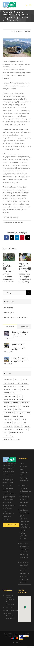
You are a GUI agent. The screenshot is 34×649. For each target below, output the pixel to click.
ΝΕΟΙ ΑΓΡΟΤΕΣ (8, 413)
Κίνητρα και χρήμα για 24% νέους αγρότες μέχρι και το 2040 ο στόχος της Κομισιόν (24, 550)
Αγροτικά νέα (18, 222)
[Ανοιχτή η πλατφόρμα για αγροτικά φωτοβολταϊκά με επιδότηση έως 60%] (6, 358)
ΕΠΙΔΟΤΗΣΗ (25, 403)
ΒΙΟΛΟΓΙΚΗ (7, 393)
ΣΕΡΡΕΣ (27, 426)
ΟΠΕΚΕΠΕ (15, 416)
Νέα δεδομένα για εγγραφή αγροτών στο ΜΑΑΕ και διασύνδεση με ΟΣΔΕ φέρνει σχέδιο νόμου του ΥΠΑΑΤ (24, 572)
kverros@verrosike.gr (11, 610)
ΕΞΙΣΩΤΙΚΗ (15, 403)
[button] (4, 268)
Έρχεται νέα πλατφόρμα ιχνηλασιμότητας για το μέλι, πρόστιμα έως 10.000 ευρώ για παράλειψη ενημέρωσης (25, 495)
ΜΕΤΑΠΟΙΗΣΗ (8, 409)
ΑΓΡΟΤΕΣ (17, 380)
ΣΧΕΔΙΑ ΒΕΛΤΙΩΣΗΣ (21, 429)
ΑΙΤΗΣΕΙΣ (25, 380)
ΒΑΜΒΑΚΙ (7, 389)
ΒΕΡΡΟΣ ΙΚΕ (15, 389)
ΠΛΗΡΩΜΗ (17, 423)
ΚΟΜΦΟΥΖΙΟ (13, 406)
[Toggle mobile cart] (26, 5)
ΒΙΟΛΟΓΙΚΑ (25, 389)
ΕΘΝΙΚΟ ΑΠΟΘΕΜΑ (10, 396)
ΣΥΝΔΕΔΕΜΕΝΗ (8, 429)
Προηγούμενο (17, 31)
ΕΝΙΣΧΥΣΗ (7, 403)
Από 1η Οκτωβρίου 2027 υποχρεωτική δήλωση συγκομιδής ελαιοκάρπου (8, 271)
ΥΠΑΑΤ (6, 433)
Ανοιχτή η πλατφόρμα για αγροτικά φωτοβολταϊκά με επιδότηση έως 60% (19, 360)
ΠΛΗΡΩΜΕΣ (7, 423)
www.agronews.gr (13, 217)
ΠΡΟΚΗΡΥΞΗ (18, 426)
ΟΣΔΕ (21, 416)
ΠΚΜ (24, 419)
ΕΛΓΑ (20, 396)
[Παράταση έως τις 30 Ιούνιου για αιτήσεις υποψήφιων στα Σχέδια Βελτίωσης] (6, 344)
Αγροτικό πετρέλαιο (10, 386)
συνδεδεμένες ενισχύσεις (12, 439)
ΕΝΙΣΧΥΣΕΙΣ (20, 399)
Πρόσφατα (24, 327)
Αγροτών (21, 386)
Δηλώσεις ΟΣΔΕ (9, 312)
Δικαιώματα (17, 393)
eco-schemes (8, 380)
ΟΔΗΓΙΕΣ (6, 416)
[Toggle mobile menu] (30, 5)
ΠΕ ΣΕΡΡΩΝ (16, 419)
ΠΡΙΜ (24, 423)
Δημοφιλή (10, 327)
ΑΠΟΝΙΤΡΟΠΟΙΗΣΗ (22, 383)
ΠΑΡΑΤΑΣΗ (7, 419)
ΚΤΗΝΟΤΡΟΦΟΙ (24, 406)
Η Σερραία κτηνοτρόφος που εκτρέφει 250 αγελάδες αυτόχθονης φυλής (19, 334)
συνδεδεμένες (8, 436)
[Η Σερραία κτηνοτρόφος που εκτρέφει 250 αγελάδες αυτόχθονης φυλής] (6, 332)
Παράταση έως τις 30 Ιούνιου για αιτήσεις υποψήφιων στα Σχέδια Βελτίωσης (18, 347)
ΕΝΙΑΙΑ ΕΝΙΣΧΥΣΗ (9, 399)
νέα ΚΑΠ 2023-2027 (16, 433)
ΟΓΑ (28, 413)
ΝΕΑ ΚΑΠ (18, 409)
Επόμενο (27, 31)
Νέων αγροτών (20, 413)
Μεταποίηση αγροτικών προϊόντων (15, 317)
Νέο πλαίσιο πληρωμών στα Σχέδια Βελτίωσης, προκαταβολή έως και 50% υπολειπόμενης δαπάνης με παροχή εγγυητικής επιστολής (25, 524)
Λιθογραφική (15, 636)
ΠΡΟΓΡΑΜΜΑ (8, 426)
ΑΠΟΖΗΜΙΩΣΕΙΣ (9, 383)
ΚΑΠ (5, 406)
